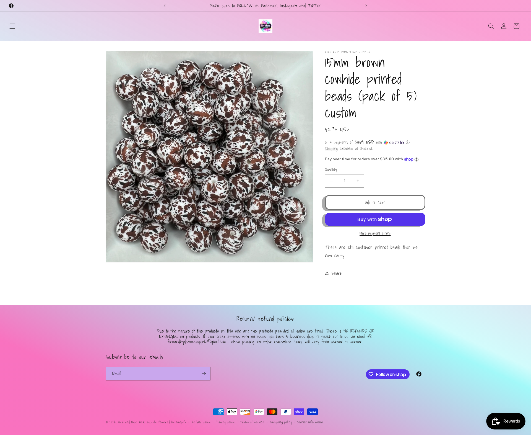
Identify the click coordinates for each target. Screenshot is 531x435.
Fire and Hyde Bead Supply (137, 422)
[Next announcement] (366, 5)
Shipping (331, 148)
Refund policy (201, 422)
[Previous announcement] (165, 5)
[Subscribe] (203, 373)
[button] (12, 26)
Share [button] (337, 273)
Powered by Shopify (172, 422)
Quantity (331, 170)
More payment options (375, 233)
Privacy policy (225, 422)
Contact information (310, 422)
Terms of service (252, 422)
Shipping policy (281, 422)
